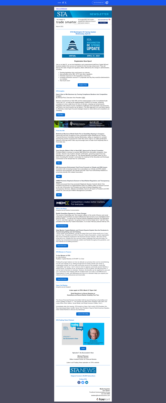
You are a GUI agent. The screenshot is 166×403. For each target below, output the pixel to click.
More (59, 146)
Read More (60, 114)
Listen (83, 348)
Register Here (83, 85)
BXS (83, 97)
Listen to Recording (83, 314)
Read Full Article (62, 226)
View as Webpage (61, 8)
